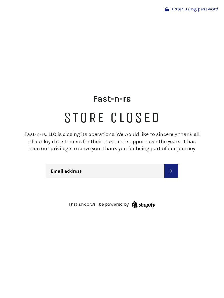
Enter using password (194, 9)
